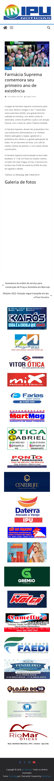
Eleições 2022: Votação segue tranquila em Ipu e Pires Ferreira (26, 295)
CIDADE (8, 68)
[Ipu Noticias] (5, 27)
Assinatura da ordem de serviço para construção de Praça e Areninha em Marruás (27, 285)
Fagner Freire (31, 96)
